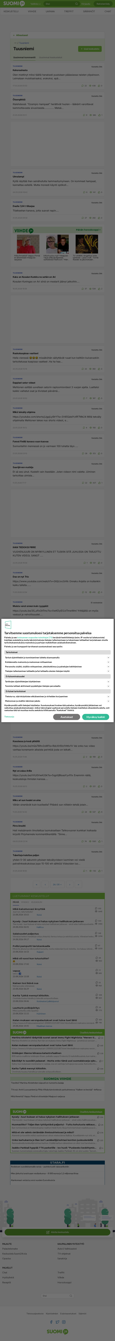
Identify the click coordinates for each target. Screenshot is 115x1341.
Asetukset (66, 717)
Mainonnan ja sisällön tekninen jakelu (22, 701)
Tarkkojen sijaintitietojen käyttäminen (22, 681)
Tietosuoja (9, 716)
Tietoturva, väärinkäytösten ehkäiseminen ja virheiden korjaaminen (36, 696)
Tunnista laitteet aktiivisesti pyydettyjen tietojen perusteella (32, 686)
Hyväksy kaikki (96, 717)
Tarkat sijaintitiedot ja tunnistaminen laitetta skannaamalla (32, 657)
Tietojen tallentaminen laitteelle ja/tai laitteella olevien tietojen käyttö (37, 671)
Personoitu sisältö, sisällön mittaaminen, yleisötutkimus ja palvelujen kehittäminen (43, 666)
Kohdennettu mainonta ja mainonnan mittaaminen (28, 662)
